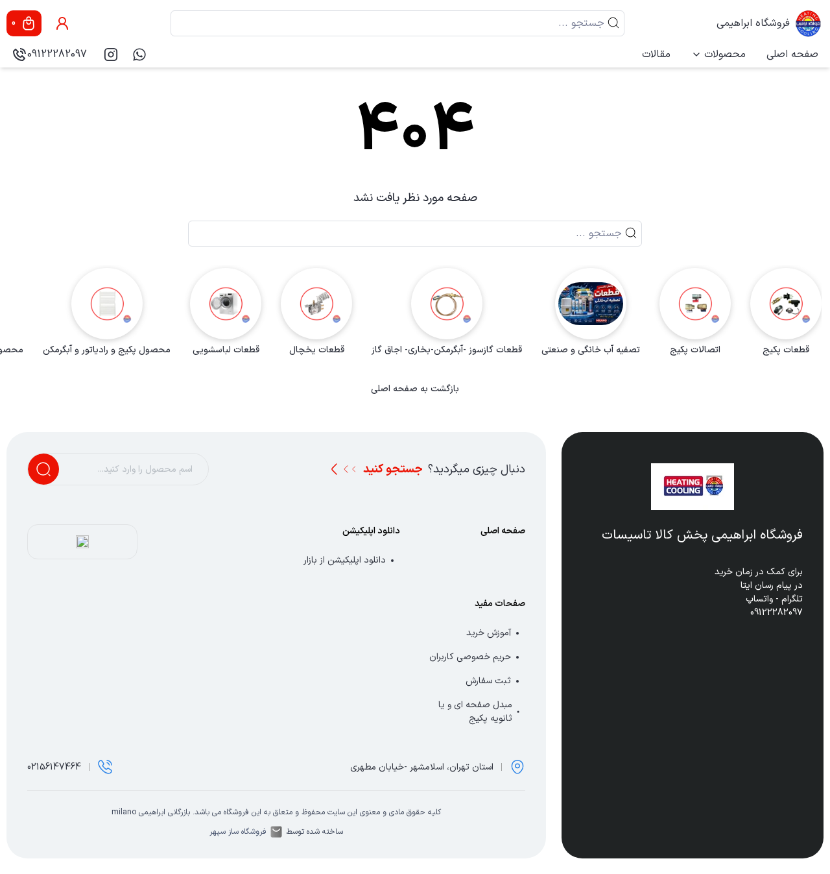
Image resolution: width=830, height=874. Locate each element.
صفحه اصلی (792, 54)
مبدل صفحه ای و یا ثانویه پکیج (475, 711)
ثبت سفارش (488, 681)
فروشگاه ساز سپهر (238, 832)
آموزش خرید (488, 633)
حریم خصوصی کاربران (470, 657)
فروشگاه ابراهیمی (753, 23)
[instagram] (111, 54)
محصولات (725, 54)
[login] (62, 23)
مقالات (656, 54)
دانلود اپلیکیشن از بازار (344, 560)
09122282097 (57, 54)
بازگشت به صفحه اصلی (415, 389)
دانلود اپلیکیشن (371, 531)
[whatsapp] (139, 54)
